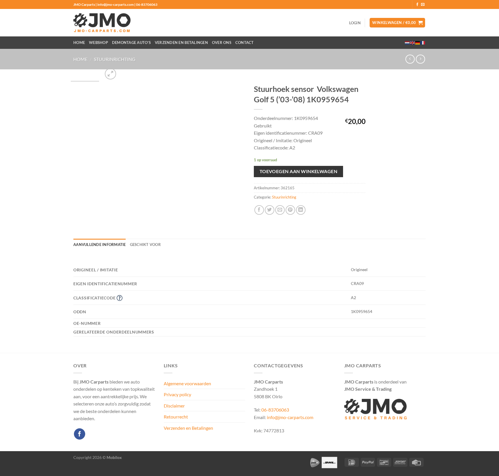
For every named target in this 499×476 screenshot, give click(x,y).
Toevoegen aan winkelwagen (299, 171)
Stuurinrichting (114, 59)
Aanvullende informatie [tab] (99, 244)
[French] (423, 42)
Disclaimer (174, 405)
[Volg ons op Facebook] (417, 5)
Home (79, 42)
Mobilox (114, 457)
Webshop (98, 42)
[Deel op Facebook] (259, 210)
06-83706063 (275, 409)
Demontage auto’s (131, 42)
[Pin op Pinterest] (290, 210)
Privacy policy (177, 394)
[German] (417, 42)
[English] (412, 42)
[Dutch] (407, 42)
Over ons (221, 42)
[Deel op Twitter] (269, 210)
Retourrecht (176, 416)
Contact (244, 42)
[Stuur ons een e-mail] (422, 5)
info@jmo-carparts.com (290, 417)
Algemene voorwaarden (187, 383)
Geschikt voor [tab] (145, 244)
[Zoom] (110, 73)
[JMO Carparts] (102, 22)
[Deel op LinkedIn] (301, 210)
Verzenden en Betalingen (181, 42)
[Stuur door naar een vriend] (280, 210)
